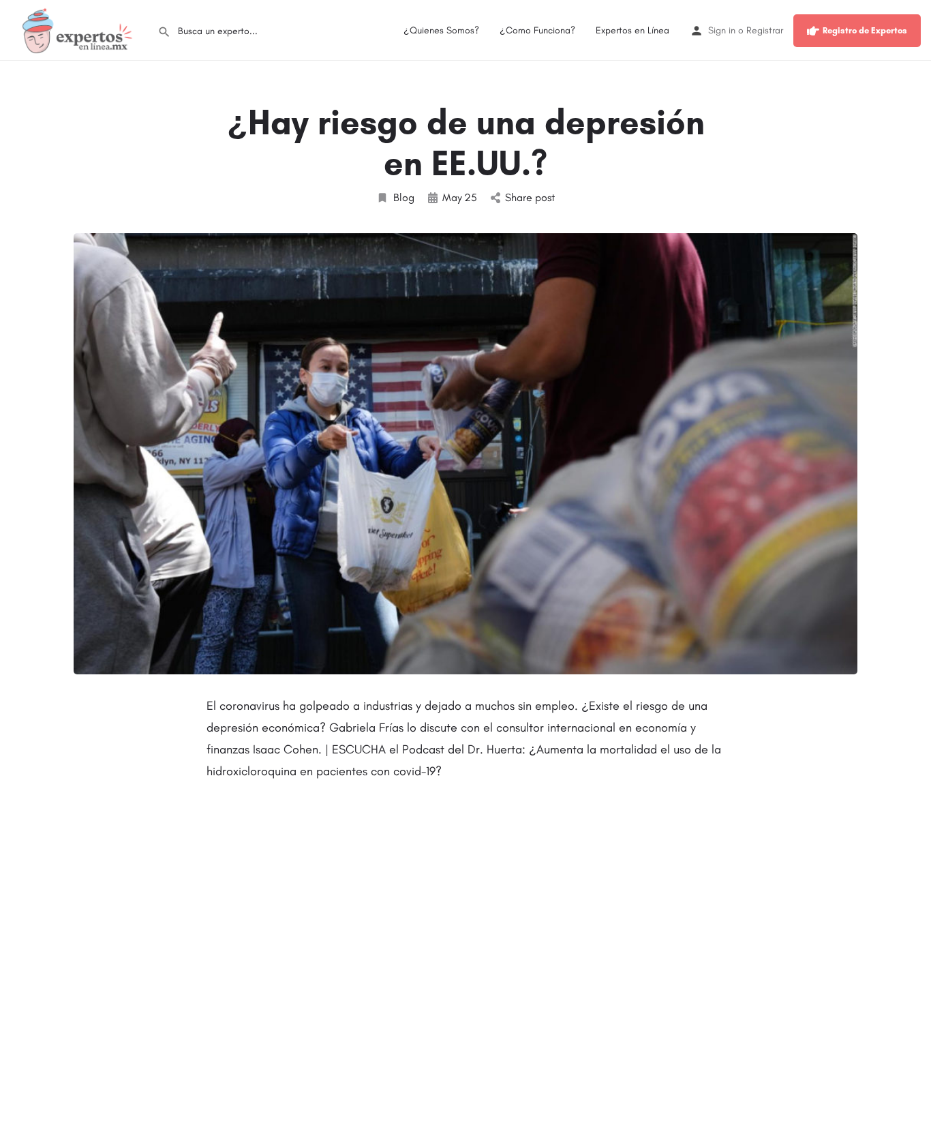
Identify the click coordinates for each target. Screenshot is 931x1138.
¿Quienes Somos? (441, 30)
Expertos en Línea (632, 30)
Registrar (764, 30)
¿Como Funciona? (537, 30)
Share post (530, 197)
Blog (403, 197)
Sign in (721, 30)
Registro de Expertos (865, 30)
